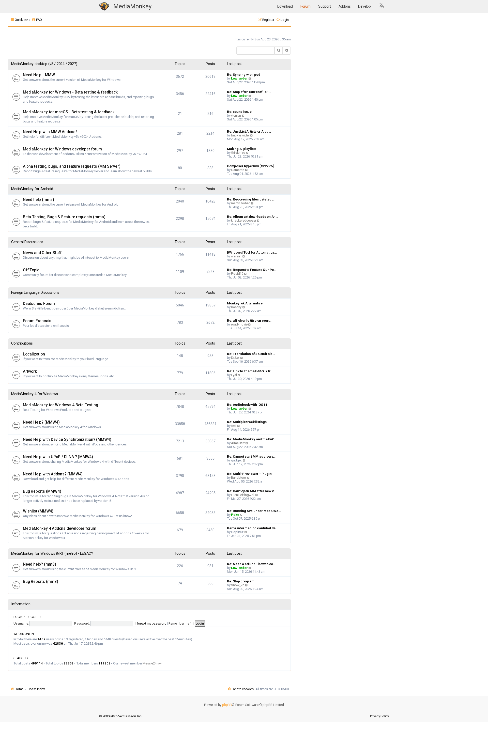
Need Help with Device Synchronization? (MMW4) (67, 439)
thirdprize (238, 152)
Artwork (30, 371)
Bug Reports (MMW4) (42, 491)
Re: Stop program (240, 581)
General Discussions (27, 242)
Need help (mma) (38, 199)
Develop (364, 6)
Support (324, 6)
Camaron (237, 170)
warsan (236, 256)
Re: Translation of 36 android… (251, 354)
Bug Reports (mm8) (40, 581)
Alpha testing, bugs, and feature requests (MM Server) (71, 166)
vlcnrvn (236, 115)
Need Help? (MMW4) (41, 422)
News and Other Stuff (42, 253)
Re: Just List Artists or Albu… (249, 131)
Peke (235, 515)
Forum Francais (37, 321)
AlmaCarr (237, 443)
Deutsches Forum (39, 303)
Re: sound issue (239, 112)
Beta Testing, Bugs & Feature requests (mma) (64, 217)
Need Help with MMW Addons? (50, 132)
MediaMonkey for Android (32, 189)
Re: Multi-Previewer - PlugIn (249, 474)
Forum (305, 6)
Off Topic (31, 270)
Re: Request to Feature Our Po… (251, 270)
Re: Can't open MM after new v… (251, 491)
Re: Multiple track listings (247, 422)
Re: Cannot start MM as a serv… (251, 456)
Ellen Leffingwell (242, 495)
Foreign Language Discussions (35, 292)
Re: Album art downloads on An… (252, 217)
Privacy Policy (379, 716)
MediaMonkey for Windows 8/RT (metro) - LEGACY (52, 553)
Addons (345, 6)
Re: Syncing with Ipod (243, 74)
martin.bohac (240, 203)
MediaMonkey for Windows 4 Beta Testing (60, 405)
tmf (233, 426)
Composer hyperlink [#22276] (250, 166)
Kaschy (236, 307)
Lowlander (239, 78)
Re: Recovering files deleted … (250, 199)
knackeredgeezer (243, 220)
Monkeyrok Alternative (245, 303)
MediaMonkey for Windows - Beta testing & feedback (70, 92)
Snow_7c (237, 585)
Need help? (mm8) (39, 564)
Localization (34, 354)
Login (18, 617)
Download (285, 6)
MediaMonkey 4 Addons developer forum (59, 528)
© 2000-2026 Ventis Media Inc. (120, 716)
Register (33, 617)
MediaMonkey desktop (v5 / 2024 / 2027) (44, 64)
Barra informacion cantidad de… (252, 528)
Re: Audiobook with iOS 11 (247, 405)
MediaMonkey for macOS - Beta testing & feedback (69, 112)
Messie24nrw (152, 663)
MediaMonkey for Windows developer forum (62, 149)
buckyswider (240, 135)
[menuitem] (37, 19)
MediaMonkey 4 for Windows (34, 394)
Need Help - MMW (39, 75)
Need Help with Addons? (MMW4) (53, 474)
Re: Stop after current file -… (249, 92)
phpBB (227, 705)
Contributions (22, 343)
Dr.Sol (235, 358)
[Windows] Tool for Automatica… (252, 252)
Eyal (234, 375)
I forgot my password (150, 623)
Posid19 (237, 273)
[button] (382, 6)
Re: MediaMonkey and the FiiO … (252, 439)
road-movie (239, 324)
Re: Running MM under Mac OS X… (254, 511)
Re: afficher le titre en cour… (249, 320)
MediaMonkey (132, 6)
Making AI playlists (241, 149)
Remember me (179, 623)
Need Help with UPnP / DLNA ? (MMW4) (58, 457)
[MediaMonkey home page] (104, 6)
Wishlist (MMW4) (38, 511)
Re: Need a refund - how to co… (251, 564)
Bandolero (238, 477)
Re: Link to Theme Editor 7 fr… (250, 371)
